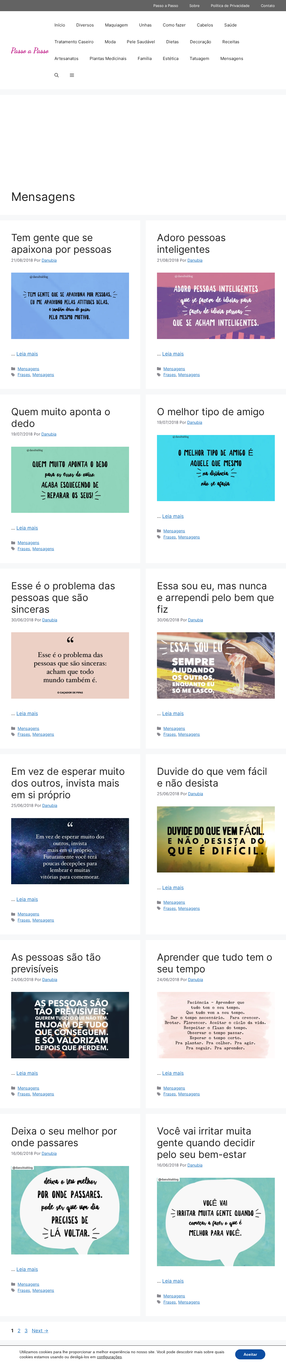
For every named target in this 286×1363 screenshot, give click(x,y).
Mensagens (231, 58)
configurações (109, 1357)
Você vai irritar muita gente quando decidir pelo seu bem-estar (206, 1142)
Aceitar (250, 1354)
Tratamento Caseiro (74, 41)
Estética (170, 58)
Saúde (230, 25)
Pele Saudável (141, 41)
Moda (110, 41)
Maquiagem (116, 25)
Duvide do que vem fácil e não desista (212, 777)
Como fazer (174, 25)
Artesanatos (66, 58)
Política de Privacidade (230, 5)
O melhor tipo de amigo (210, 411)
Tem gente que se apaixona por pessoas (61, 243)
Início (59, 25)
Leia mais (27, 354)
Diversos (85, 25)
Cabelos (205, 25)
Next (40, 1330)
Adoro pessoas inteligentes (191, 243)
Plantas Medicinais (108, 58)
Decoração (200, 41)
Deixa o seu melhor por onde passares (64, 1136)
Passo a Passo (165, 5)
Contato (268, 5)
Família (145, 58)
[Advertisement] (143, 148)
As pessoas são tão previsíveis (56, 963)
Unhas (145, 25)
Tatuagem (199, 58)
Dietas (172, 41)
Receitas (230, 41)
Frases (24, 374)
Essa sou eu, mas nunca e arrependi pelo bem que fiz (215, 597)
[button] (56, 75)
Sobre (194, 5)
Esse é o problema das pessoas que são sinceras (63, 597)
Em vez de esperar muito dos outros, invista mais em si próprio (68, 783)
